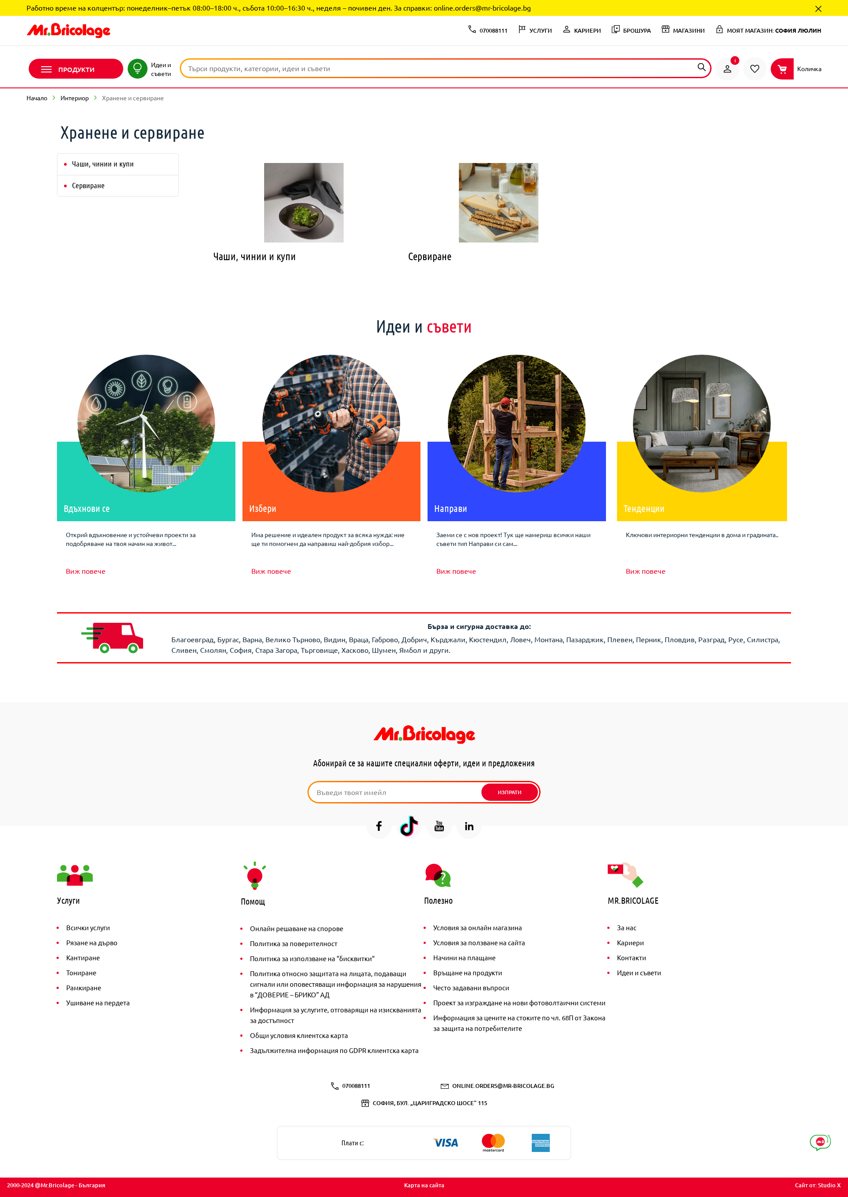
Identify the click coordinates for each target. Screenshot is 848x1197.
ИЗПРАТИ (510, 792)
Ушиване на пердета (98, 1002)
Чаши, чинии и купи (103, 163)
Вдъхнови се (87, 508)
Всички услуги (88, 927)
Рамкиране (83, 987)
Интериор (75, 98)
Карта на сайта (424, 1185)
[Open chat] (820, 1142)
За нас (626, 927)
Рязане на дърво (91, 942)
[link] (727, 68)
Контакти (631, 957)
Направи (450, 508)
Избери (262, 508)
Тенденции (644, 508)
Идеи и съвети (639, 972)
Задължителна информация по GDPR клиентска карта (334, 1050)
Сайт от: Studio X (818, 1185)
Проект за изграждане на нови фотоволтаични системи (519, 1002)
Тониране (81, 972)
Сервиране (88, 185)
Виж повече (86, 570)
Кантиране (83, 957)
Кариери (630, 942)
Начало (36, 98)
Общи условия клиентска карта (299, 1035)
